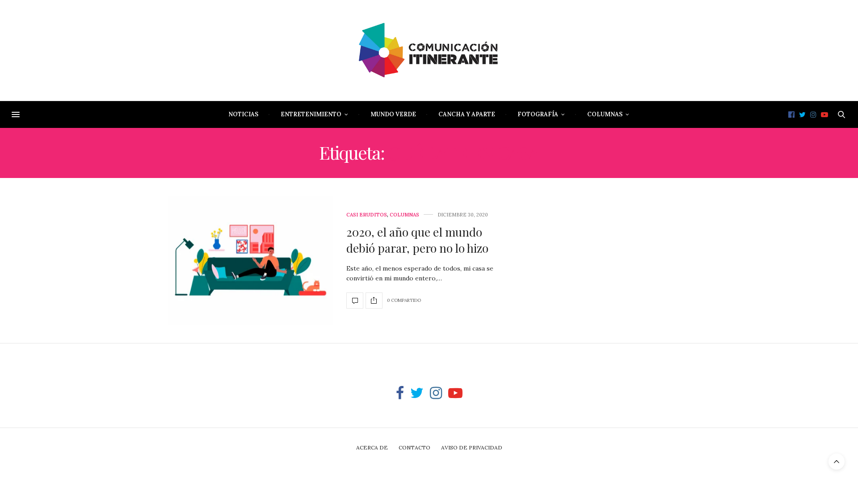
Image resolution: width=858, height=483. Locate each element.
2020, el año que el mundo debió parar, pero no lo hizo (417, 240)
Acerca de (372, 447)
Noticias (243, 114)
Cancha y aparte (466, 114)
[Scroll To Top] (837, 461)
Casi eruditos (366, 214)
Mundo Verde (393, 114)
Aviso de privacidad (471, 447)
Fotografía (537, 114)
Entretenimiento (311, 114)
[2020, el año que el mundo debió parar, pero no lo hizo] (250, 260)
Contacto (414, 447)
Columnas (604, 114)
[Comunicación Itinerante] (429, 50)
